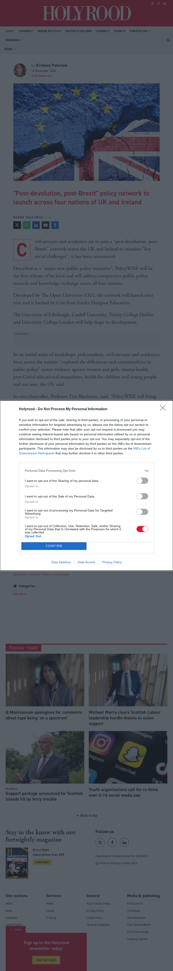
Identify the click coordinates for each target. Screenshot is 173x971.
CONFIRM (54, 546)
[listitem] (86, 470)
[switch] (142, 481)
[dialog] (86, 486)
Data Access (86, 562)
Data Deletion (61, 562)
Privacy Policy (112, 562)
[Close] (164, 409)
